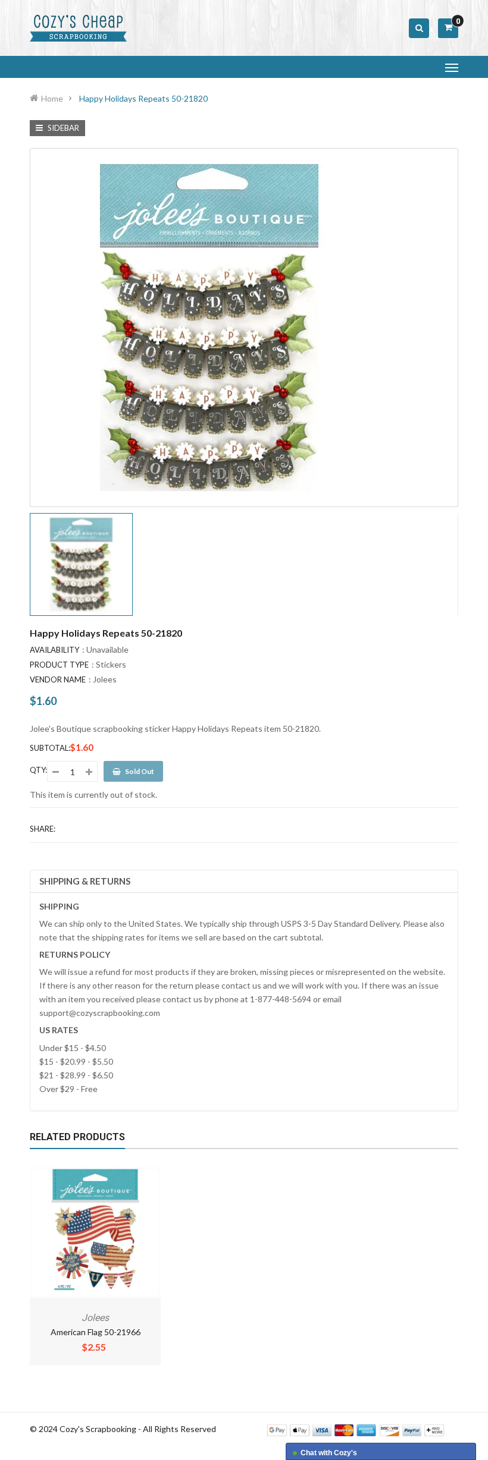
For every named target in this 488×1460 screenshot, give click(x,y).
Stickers (111, 664)
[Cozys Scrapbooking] (355, 1429)
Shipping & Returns (84, 881)
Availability (54, 650)
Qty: (38, 770)
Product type (59, 664)
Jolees (105, 679)
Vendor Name (58, 679)
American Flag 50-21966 (95, 1332)
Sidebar (62, 128)
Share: (42, 828)
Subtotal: (50, 748)
